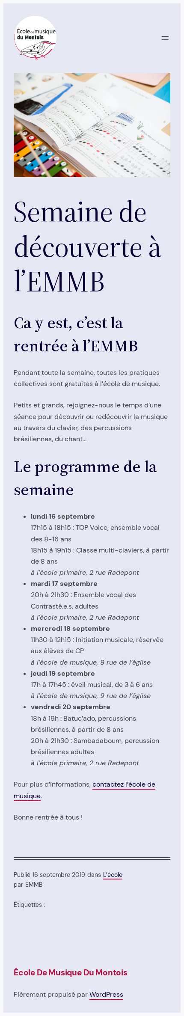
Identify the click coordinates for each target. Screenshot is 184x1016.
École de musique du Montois (71, 972)
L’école (112, 875)
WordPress (106, 994)
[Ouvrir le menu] (165, 38)
